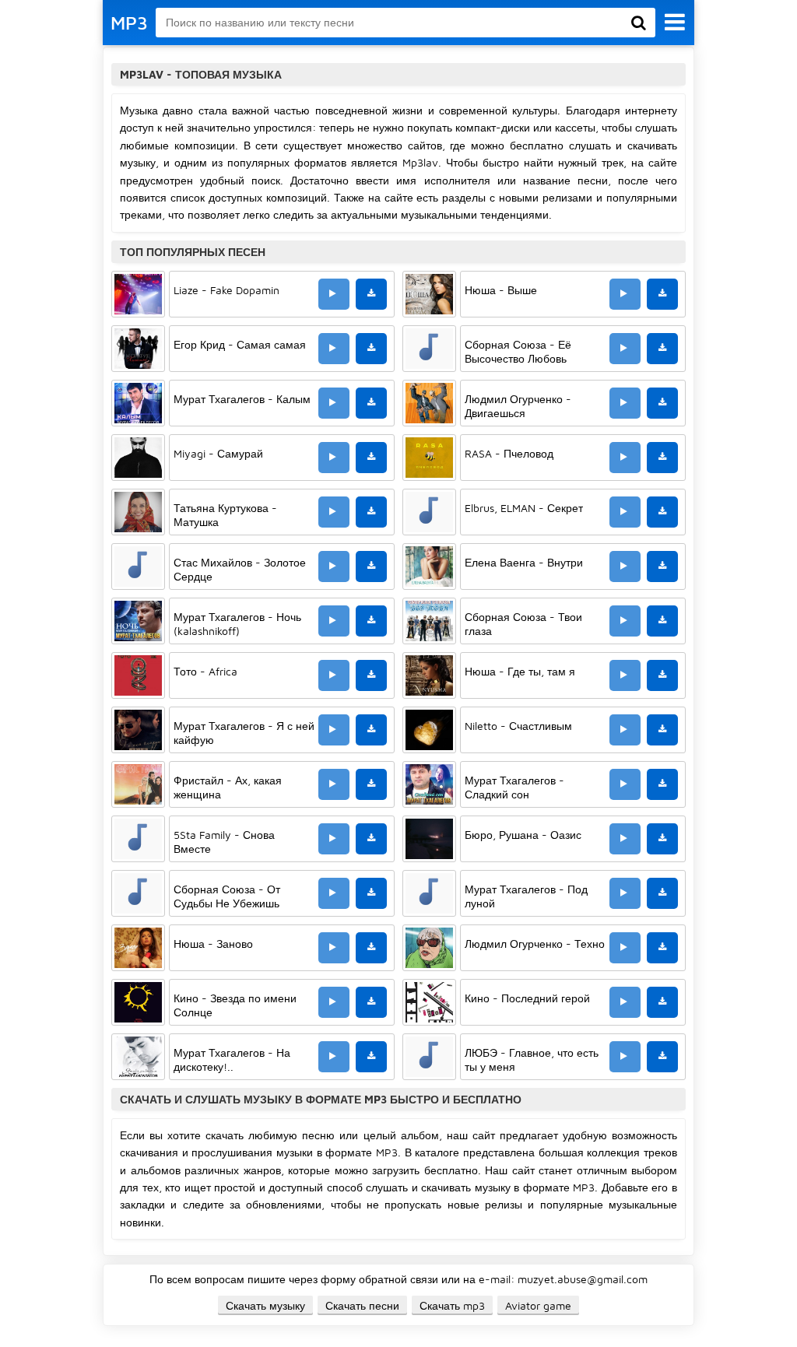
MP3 (129, 22)
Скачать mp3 (452, 1305)
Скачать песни (362, 1305)
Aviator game (538, 1305)
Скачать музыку (265, 1305)
